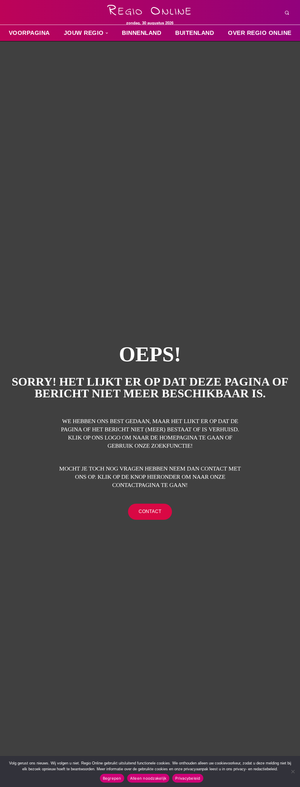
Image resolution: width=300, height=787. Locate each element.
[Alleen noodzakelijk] (293, 771)
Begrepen (112, 778)
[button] (286, 12)
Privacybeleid (187, 778)
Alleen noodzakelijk (148, 778)
